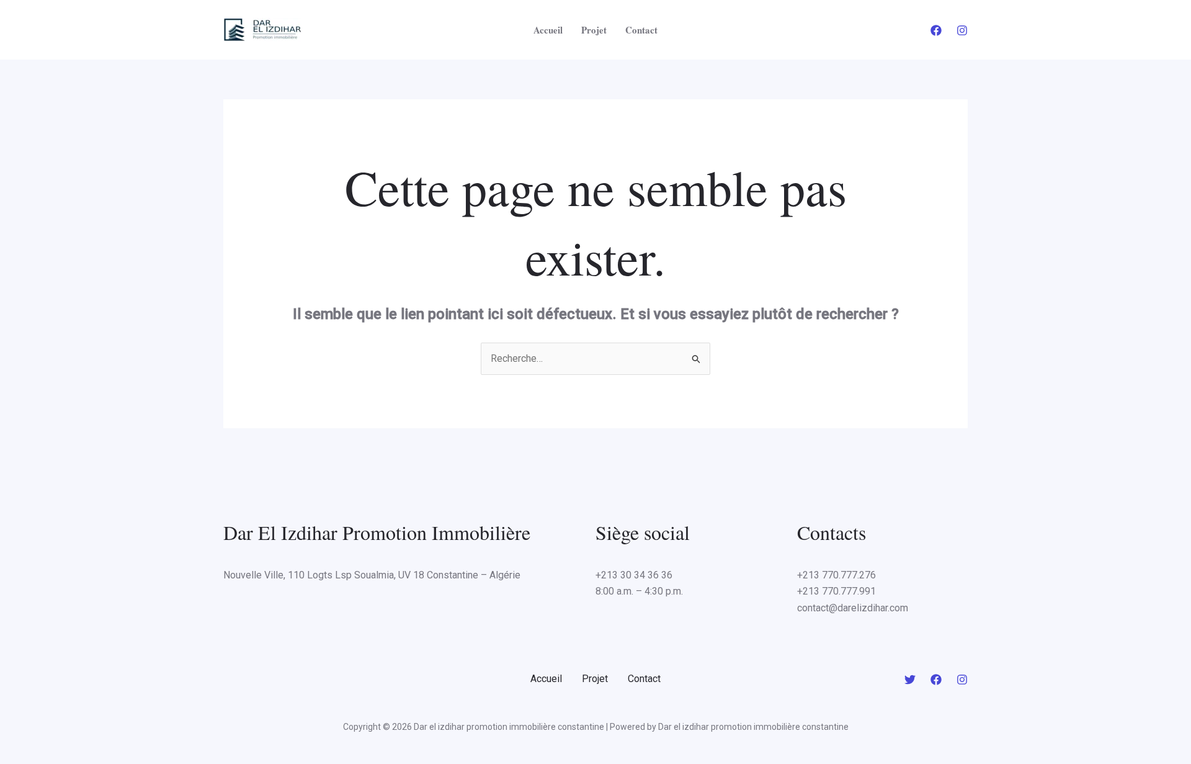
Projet (594, 30)
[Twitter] (910, 679)
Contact (641, 30)
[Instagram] (962, 30)
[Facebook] (936, 30)
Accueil (548, 30)
